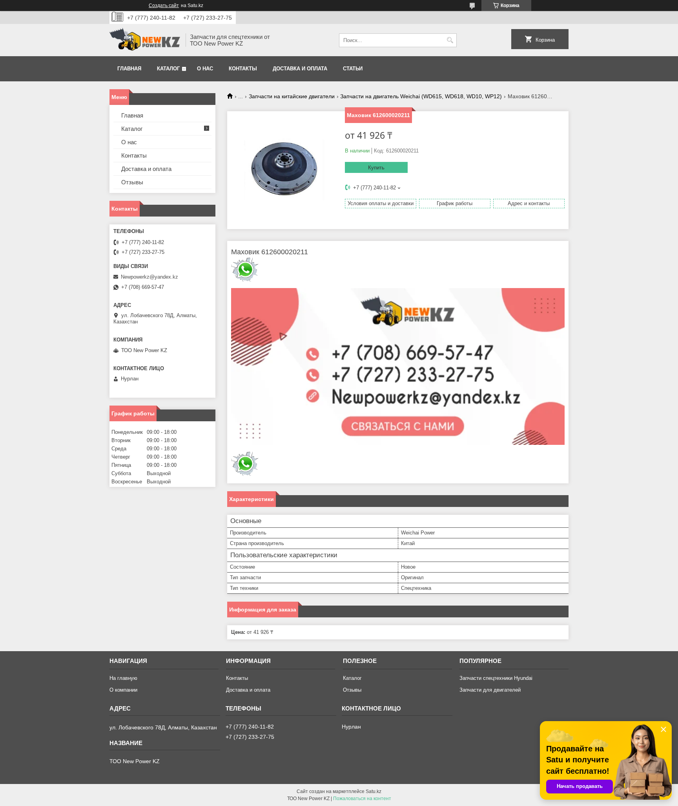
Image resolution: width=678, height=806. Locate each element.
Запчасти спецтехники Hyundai (495, 678)
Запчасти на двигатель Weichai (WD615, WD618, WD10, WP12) (421, 96)
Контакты (243, 69)
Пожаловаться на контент (362, 798)
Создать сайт (164, 5)
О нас (205, 69)
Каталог (168, 69)
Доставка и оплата (300, 69)
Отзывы (132, 182)
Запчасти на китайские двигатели (292, 96)
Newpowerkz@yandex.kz (149, 277)
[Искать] (450, 40)
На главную (123, 678)
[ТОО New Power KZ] (144, 40)
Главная (129, 69)
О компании (123, 690)
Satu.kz (373, 791)
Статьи (353, 69)
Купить (376, 168)
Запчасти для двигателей (490, 690)
